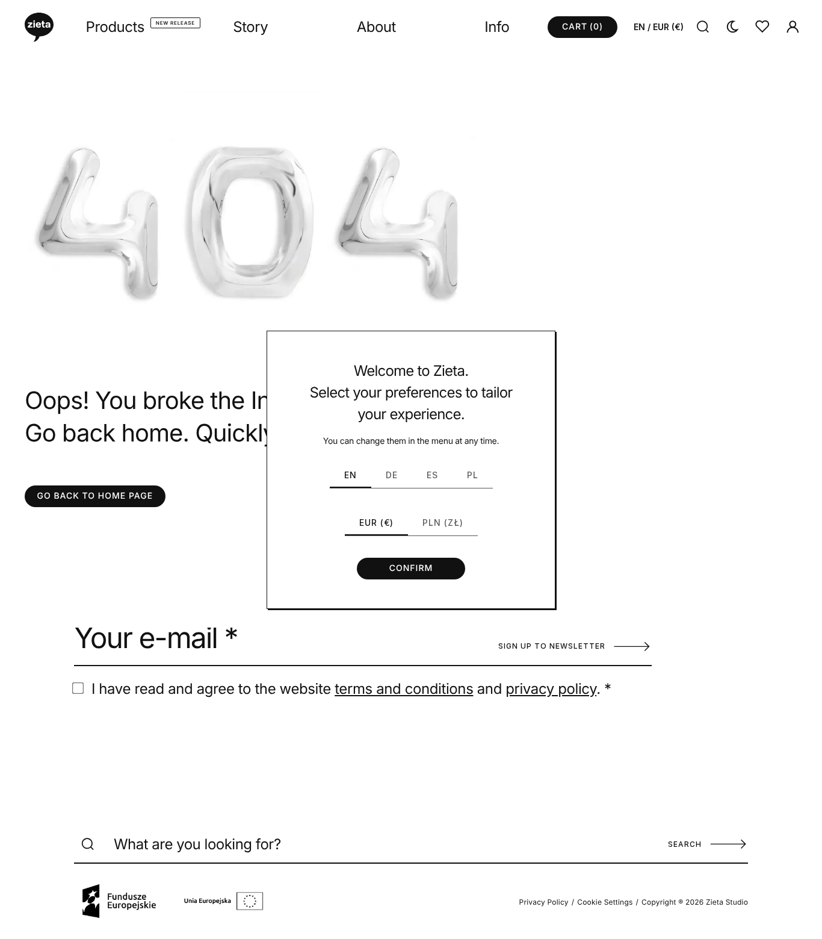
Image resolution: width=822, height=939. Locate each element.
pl (472, 475)
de (392, 475)
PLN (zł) (442, 522)
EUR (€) (376, 522)
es (432, 475)
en (350, 475)
